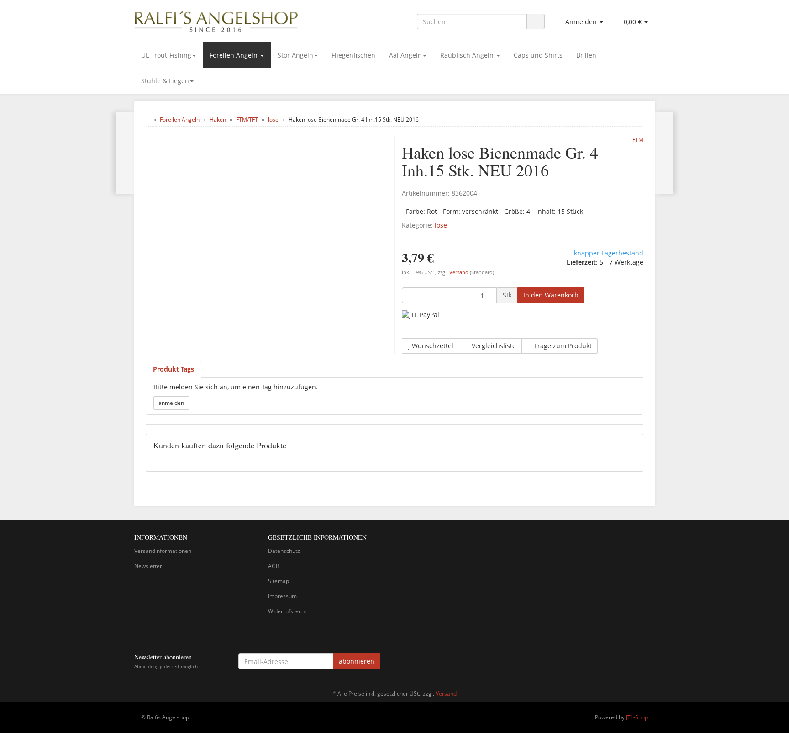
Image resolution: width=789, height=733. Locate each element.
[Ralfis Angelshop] (216, 19)
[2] (420, 314)
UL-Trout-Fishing (166, 55)
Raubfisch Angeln (467, 55)
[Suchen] (535, 21)
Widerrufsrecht (287, 611)
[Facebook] (650, 662)
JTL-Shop (637, 717)
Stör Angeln (295, 55)
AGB (273, 566)
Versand (459, 272)
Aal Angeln (405, 55)
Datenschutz (284, 551)
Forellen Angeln (234, 55)
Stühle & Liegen (165, 80)
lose (441, 225)
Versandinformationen (162, 551)
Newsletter (148, 566)
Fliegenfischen (353, 55)
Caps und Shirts (538, 55)
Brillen (586, 55)
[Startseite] (148, 119)
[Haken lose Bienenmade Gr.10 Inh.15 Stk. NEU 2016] (125, 153)
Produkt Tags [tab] (173, 369)
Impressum (282, 596)
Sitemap (278, 581)
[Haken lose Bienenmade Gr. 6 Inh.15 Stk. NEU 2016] (663, 153)
